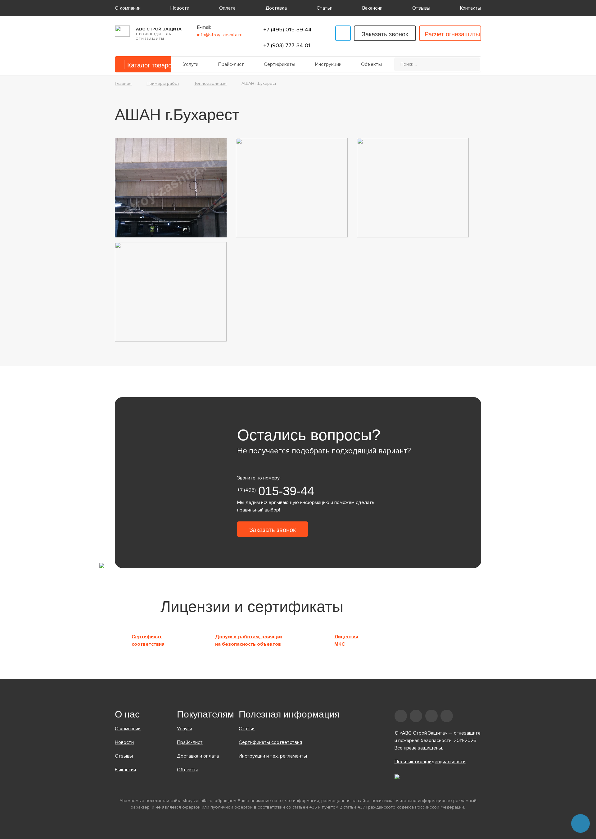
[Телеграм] (343, 33)
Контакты (470, 8)
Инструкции (328, 64)
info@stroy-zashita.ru (219, 35)
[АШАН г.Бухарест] (171, 187)
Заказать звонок (385, 34)
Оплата (227, 8)
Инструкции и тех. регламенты (273, 756)
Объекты (371, 64)
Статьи (324, 8)
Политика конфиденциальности (430, 762)
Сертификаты (279, 64)
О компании (128, 8)
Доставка (276, 8)
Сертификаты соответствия (270, 742)
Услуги (190, 64)
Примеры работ (163, 83)
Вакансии (372, 8)
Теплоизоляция (210, 83)
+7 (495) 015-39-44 (288, 29)
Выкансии (125, 770)
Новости (179, 8)
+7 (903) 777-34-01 (287, 45)
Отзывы (421, 8)
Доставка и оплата (198, 756)
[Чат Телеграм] (580, 823)
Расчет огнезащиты (452, 34)
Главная (123, 83)
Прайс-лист (231, 64)
